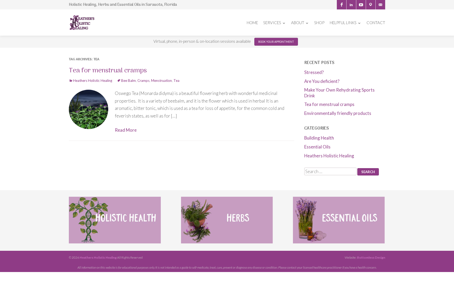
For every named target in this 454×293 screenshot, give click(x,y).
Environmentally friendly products (337, 113)
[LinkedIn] (351, 4)
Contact (376, 22)
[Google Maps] (370, 4)
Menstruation (161, 80)
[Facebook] (341, 4)
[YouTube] (361, 4)
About (297, 22)
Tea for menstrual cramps (108, 70)
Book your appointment (276, 41)
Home (252, 22)
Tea (176, 80)
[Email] (380, 4)
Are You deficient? (321, 81)
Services (272, 22)
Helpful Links (343, 22)
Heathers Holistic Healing (92, 80)
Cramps (143, 80)
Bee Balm (128, 80)
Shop (319, 22)
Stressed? (314, 72)
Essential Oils (317, 147)
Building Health (319, 138)
